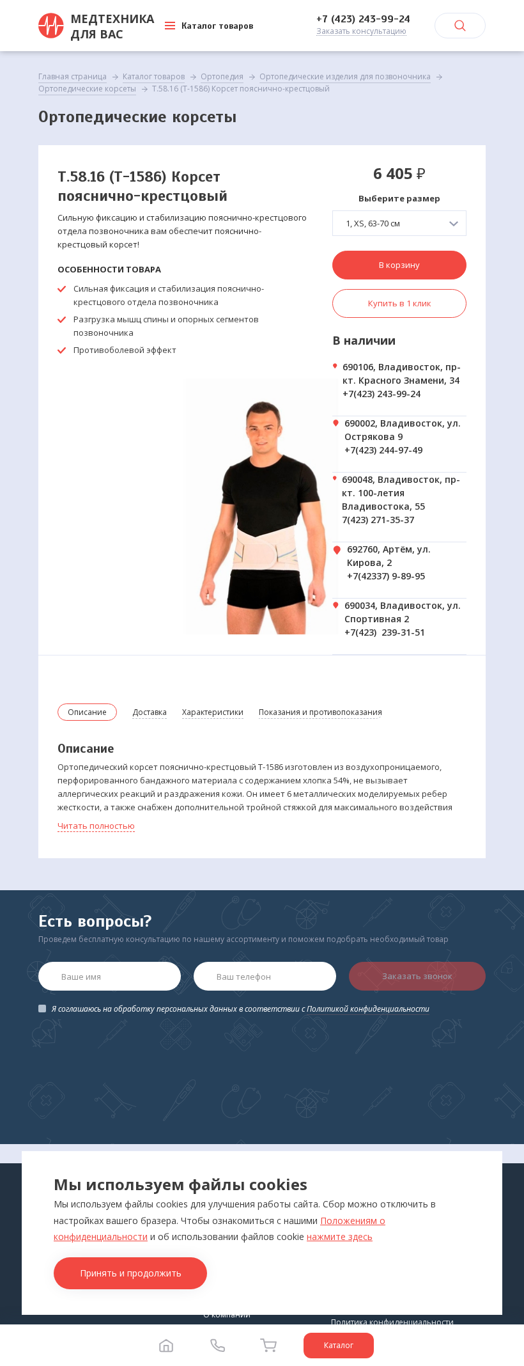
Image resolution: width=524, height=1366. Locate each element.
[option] (262, 506)
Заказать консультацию (361, 31)
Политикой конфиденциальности (368, 1008)
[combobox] (399, 223)
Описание (87, 712)
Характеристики (212, 712)
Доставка (149, 712)
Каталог (338, 1345)
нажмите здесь (340, 1236)
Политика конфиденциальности (392, 1322)
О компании (226, 1314)
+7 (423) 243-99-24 (363, 19)
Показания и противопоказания (320, 712)
